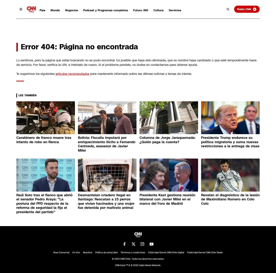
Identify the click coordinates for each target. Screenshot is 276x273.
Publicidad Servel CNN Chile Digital (166, 252)
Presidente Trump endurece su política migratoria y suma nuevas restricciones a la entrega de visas (230, 142)
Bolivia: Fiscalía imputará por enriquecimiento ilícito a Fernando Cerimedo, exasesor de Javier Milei (106, 144)
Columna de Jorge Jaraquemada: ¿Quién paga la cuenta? (167, 139)
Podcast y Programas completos (105, 10)
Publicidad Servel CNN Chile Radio (205, 252)
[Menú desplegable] (20, 9)
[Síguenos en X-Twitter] (133, 244)
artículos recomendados (72, 74)
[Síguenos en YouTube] (152, 244)
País (42, 10)
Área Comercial (61, 252)
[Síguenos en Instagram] (143, 244)
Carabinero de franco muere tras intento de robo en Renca (43, 139)
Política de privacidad (106, 252)
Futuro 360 (140, 10)
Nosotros (87, 252)
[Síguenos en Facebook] (124, 244)
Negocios (71, 10)
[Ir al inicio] (31, 9)
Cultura (158, 10)
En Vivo (76, 252)
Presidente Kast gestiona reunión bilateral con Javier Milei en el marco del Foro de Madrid (167, 199)
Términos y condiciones (133, 252)
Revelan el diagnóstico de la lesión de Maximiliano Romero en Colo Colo (230, 199)
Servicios (175, 10)
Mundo (55, 10)
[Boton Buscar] (228, 9)
